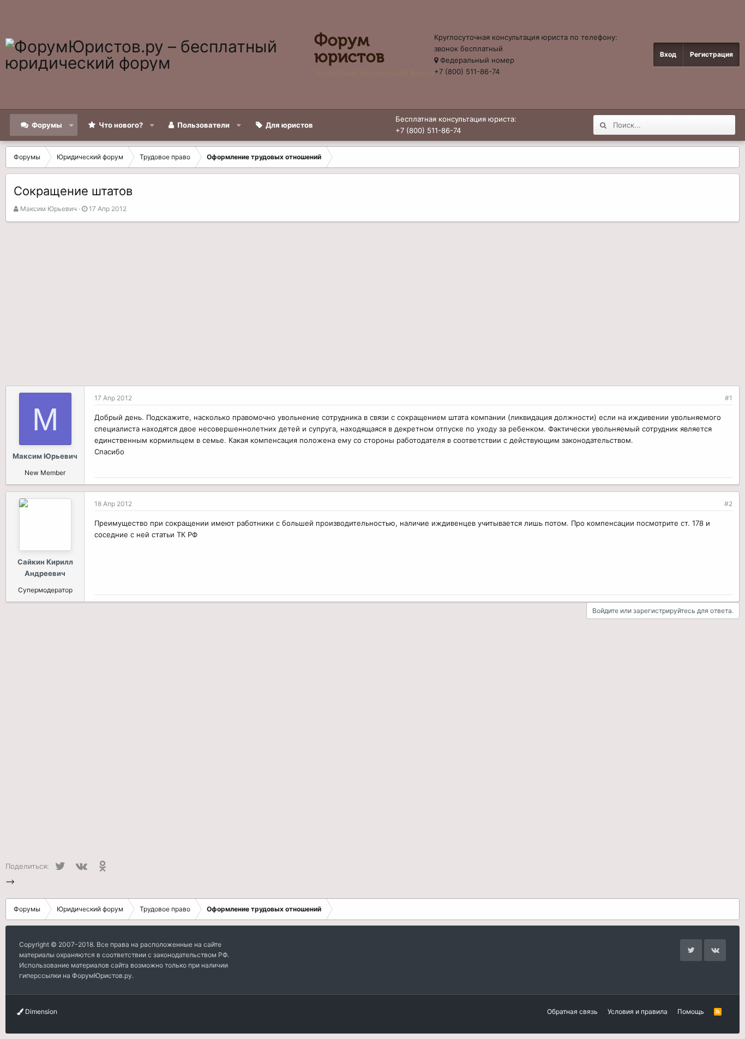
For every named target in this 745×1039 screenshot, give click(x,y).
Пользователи (203, 125)
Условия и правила (638, 1011)
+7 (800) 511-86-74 (467, 71)
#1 (728, 398)
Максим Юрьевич (48, 209)
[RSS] (718, 1011)
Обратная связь (572, 1011)
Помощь (690, 1011)
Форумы (47, 125)
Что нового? (121, 125)
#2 (728, 504)
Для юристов (289, 125)
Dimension (40, 1011)
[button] (71, 125)
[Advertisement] (372, 303)
